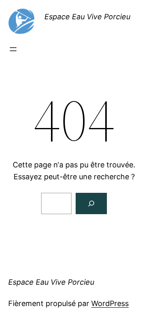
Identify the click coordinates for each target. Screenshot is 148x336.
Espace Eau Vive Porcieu (87, 16)
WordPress (110, 303)
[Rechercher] (91, 203)
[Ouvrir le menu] (13, 49)
